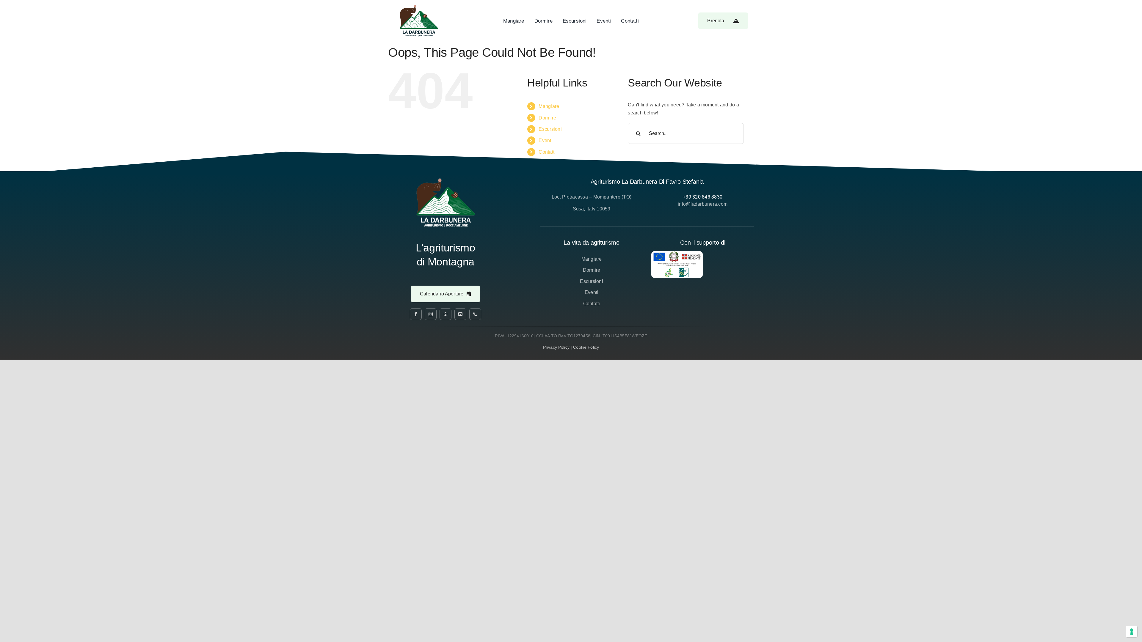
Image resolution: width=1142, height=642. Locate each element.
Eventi (545, 140)
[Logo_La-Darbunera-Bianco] (445, 180)
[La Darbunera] (418, 7)
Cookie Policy (586, 347)
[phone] (475, 314)
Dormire (547, 117)
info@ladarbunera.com (702, 204)
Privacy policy (556, 347)
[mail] (460, 314)
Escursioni (550, 129)
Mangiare (549, 106)
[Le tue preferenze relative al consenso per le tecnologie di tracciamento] (1131, 631)
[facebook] (416, 314)
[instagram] (431, 314)
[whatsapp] (445, 314)
